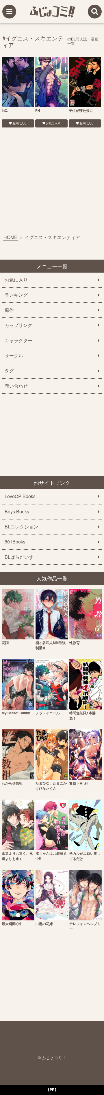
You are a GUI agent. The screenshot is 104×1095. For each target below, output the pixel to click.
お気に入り (19, 123)
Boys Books (17, 511)
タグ (9, 370)
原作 (9, 310)
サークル (14, 355)
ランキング (16, 294)
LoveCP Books (20, 496)
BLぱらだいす (19, 557)
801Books (15, 541)
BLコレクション (21, 526)
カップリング (18, 325)
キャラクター (18, 340)
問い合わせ (16, 386)
